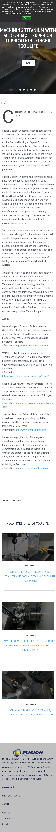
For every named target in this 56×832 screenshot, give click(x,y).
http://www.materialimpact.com (32, 345)
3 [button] (28, 90)
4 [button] (31, 90)
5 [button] (35, 90)
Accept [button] (27, 18)
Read (28, 63)
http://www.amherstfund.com (31, 429)
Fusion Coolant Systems (12, 501)
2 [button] (24, 90)
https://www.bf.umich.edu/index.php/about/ (25, 376)
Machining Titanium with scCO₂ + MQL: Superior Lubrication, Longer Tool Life (28, 38)
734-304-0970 (9, 818)
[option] (28, 47)
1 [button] (20, 90)
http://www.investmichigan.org (32, 468)
